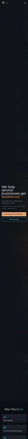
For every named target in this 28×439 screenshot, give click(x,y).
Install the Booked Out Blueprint (13, 214)
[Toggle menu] (24, 2)
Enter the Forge (14, 219)
